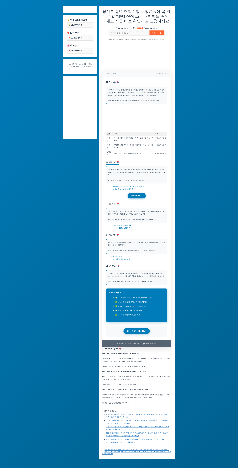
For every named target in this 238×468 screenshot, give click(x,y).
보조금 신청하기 (136, 195)
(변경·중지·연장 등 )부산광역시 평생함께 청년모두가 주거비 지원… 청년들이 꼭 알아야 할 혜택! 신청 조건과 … (136, 450)
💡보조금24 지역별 (75, 25)
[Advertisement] (136, 57)
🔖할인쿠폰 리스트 (75, 38)
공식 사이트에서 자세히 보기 (136, 331)
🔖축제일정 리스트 (75, 50)
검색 (153, 33)
